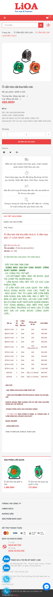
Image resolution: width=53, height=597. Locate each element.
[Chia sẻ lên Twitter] (10, 152)
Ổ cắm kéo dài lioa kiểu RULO (20, 234)
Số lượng (5, 129)
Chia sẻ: (5, 148)
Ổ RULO (23, 432)
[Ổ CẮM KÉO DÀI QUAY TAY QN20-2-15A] (38, 472)
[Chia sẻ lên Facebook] (4, 152)
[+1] (17, 152)
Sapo (16, 595)
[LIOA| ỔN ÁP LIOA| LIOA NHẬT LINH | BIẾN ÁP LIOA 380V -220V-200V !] (26, 7)
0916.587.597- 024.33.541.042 (15, 572)
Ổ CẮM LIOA (12, 414)
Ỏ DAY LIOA (31, 432)
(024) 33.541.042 (16, 551)
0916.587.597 (14, 545)
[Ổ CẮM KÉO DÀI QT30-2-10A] (14, 472)
